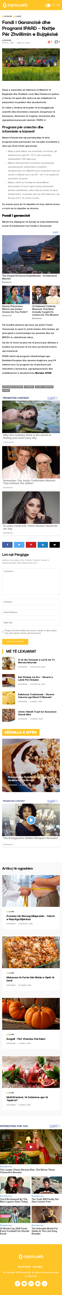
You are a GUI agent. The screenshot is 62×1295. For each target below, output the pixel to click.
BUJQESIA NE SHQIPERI (13, 387)
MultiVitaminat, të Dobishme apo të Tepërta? (27, 1099)
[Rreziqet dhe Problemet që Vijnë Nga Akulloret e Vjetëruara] (31, 765)
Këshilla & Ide (16, 772)
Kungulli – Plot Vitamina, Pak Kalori (25, 1039)
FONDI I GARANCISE (44, 387)
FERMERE (29, 387)
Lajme (18, 16)
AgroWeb (6, 40)
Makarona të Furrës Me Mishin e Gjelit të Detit (30, 979)
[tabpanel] (31, 765)
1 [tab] (52, 743)
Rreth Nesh (24, 1266)
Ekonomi (8, 16)
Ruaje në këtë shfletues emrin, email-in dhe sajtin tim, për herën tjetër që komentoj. (31, 632)
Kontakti (38, 1266)
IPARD (7, 390)
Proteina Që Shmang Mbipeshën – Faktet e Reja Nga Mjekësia (30, 918)
